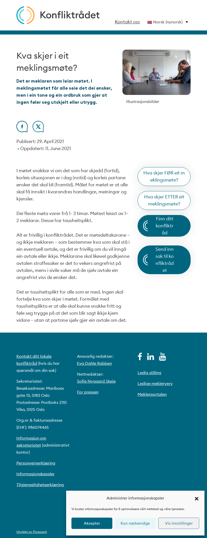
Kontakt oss (127, 22)
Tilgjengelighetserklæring (40, 484)
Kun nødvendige (135, 523)
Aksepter (92, 523)
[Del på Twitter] (38, 130)
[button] (196, 498)
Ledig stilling (149, 372)
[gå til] (140, 358)
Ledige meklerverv (155, 383)
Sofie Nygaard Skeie (96, 381)
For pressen (87, 391)
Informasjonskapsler (35, 473)
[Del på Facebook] (22, 130)
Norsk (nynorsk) (168, 21)
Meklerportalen (152, 394)
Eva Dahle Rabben (94, 363)
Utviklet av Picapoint (31, 532)
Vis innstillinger (179, 523)
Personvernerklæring (35, 462)
